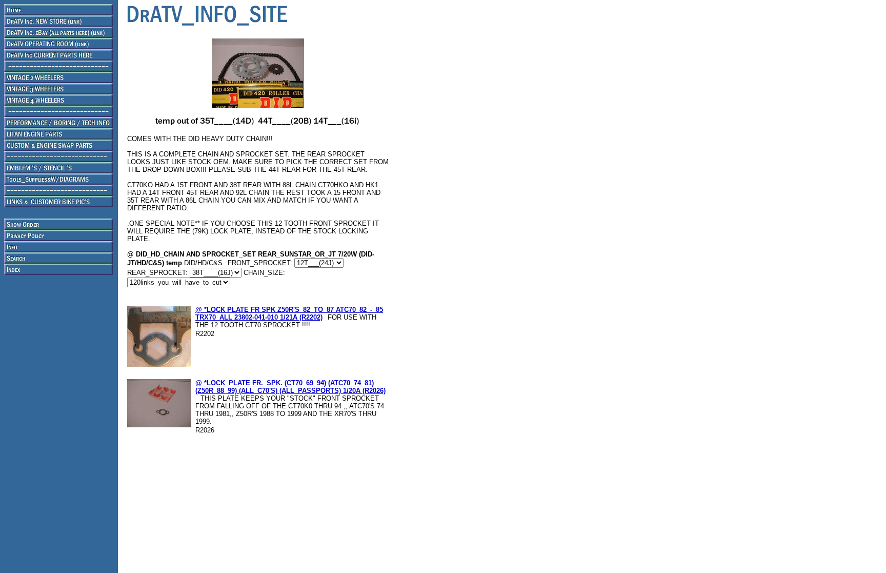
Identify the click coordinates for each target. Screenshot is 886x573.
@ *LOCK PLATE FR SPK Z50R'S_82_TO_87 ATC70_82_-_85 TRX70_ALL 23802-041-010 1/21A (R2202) (289, 313)
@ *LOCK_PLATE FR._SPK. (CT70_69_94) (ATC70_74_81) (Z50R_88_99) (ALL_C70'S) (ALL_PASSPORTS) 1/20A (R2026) (290, 386)
